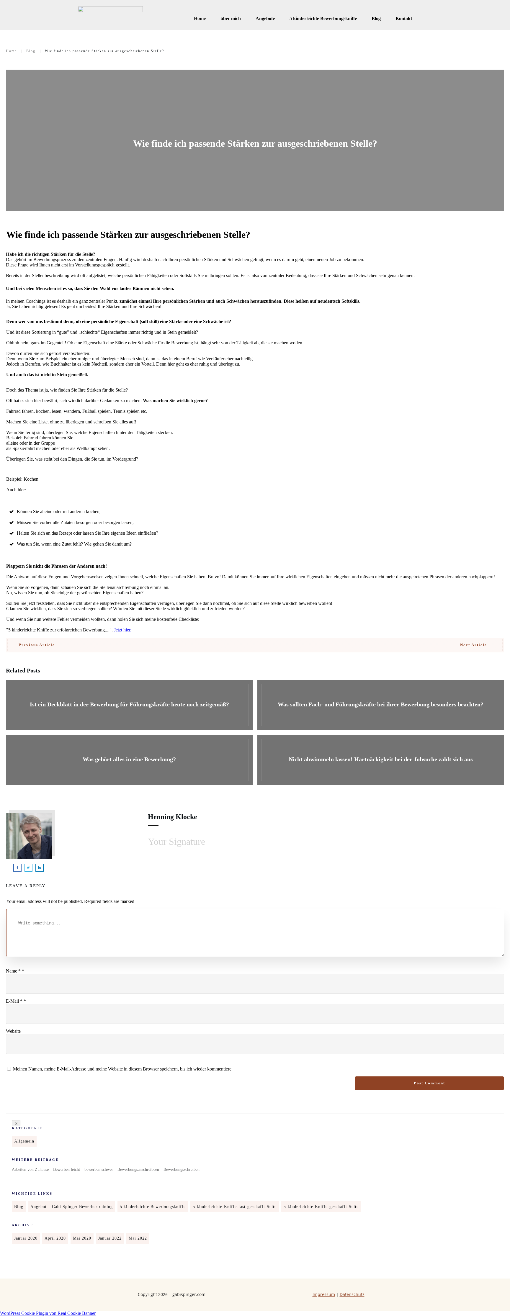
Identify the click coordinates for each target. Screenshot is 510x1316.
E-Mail (16, 1001)
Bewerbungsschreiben (182, 1169)
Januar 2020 (25, 1238)
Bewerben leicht (66, 1169)
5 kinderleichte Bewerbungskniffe (153, 1206)
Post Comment (429, 1083)
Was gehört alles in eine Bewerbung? (129, 760)
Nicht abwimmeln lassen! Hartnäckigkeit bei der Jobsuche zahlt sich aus (380, 760)
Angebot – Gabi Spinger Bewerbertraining (71, 1206)
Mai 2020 (82, 1238)
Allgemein (24, 1141)
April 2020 (55, 1238)
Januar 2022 (110, 1238)
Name (15, 970)
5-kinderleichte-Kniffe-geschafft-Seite (321, 1206)
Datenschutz (352, 1294)
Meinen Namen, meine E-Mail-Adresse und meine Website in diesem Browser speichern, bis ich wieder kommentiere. (123, 1068)
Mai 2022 (138, 1238)
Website (13, 1031)
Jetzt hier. (122, 629)
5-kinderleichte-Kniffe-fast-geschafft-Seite (235, 1206)
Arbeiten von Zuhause (30, 1169)
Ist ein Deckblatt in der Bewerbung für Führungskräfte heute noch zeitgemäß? (129, 705)
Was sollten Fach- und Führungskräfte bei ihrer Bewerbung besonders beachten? (380, 705)
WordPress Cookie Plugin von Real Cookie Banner (48, 1313)
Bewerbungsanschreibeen (138, 1169)
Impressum (324, 1294)
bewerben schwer (98, 1169)
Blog (18, 1206)
